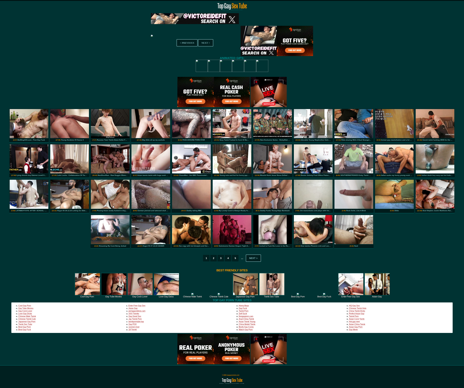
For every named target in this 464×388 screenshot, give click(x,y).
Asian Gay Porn (355, 327)
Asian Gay (133, 308)
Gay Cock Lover (25, 311)
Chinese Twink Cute (27, 319)
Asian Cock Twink (356, 319)
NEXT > (205, 43)
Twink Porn (243, 311)
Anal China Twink (246, 319)
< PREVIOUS (187, 43)
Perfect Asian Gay (356, 314)
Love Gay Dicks (25, 314)
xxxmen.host (134, 327)
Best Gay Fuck (24, 330)
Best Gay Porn (24, 327)
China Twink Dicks (357, 311)
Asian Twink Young (247, 322)
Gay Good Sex (135, 316)
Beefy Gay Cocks (246, 327)
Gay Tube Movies (25, 308)
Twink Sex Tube (25, 324)
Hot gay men (354, 322)
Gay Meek (353, 330)
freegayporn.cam (246, 316)
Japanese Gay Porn (26, 322)
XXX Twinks (134, 314)
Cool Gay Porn (24, 306)
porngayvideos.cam (137, 311)
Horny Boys (244, 306)
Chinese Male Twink (27, 316)
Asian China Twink (357, 324)
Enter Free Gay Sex (136, 306)
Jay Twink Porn (135, 319)
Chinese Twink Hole (357, 308)
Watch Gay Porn (246, 330)
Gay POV (133, 324)
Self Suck (243, 314)
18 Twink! (133, 330)
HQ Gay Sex (354, 306)
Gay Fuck (243, 308)
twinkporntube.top (136, 322)
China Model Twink (247, 324)
